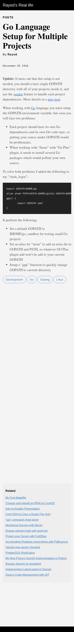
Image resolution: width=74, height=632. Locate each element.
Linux (59, 279)
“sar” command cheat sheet (22, 519)
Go (33, 107)
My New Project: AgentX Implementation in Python (36, 558)
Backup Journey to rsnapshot (23, 563)
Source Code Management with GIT (27, 574)
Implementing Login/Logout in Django (28, 569)
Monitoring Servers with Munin (24, 525)
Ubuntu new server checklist (23, 547)
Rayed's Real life (18, 5)
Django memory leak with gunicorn (27, 530)
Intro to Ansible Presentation (23, 508)
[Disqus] (37, 350)
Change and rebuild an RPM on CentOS (30, 503)
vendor (18, 94)
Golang (45, 279)
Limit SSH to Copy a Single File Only (28, 514)
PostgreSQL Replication (20, 552)
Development (14, 279)
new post (54, 99)
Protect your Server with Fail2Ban (26, 536)
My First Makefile (16, 497)
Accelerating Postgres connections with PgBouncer (37, 541)
